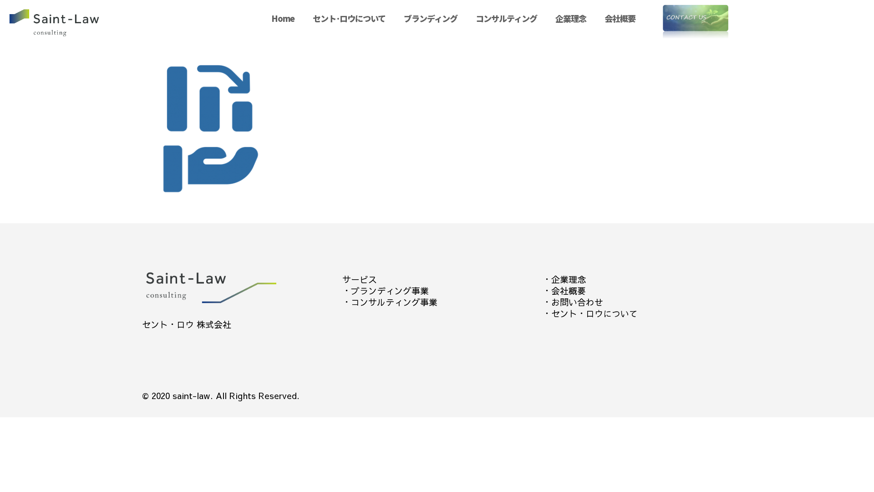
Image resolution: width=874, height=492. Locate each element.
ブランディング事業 (390, 291)
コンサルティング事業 (394, 302)
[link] (506, 41)
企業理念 (568, 279)
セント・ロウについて (594, 313)
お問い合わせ (577, 302)
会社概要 (568, 291)
